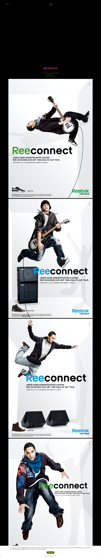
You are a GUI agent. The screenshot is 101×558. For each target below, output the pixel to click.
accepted (50, 552)
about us (54, 555)
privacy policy (48, 555)
